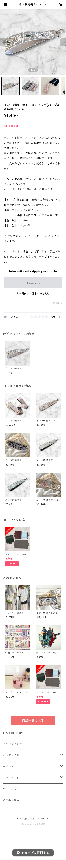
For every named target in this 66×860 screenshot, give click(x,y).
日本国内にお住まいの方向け (33, 293)
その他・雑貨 (11, 800)
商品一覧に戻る (33, 720)
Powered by (29, 824)
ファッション (11, 789)
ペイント (8, 766)
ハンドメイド (11, 755)
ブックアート (11, 777)
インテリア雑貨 (12, 744)
